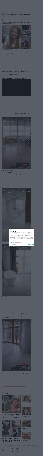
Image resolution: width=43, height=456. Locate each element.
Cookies (14, 242)
